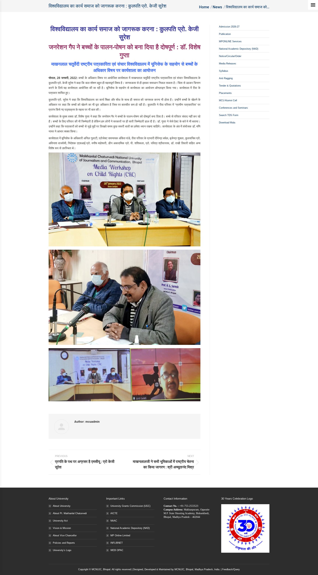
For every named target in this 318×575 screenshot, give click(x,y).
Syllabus (223, 71)
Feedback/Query (231, 569)
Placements (225, 93)
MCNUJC (179, 569)
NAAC (113, 520)
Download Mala (227, 122)
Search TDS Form (228, 115)
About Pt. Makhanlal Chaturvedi (70, 513)
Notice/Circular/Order (230, 56)
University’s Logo (62, 550)
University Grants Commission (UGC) (130, 506)
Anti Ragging (226, 78)
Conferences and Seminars (233, 107)
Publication (225, 34)
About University (61, 506)
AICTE (114, 513)
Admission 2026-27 (229, 26)
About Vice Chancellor (65, 535)
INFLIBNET (116, 542)
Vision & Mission (62, 528)
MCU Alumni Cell (228, 100)
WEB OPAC (116, 550)
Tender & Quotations (230, 85)
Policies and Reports (64, 542)
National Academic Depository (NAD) (238, 48)
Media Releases (227, 63)
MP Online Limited (120, 535)
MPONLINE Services (230, 41)
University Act (60, 520)
